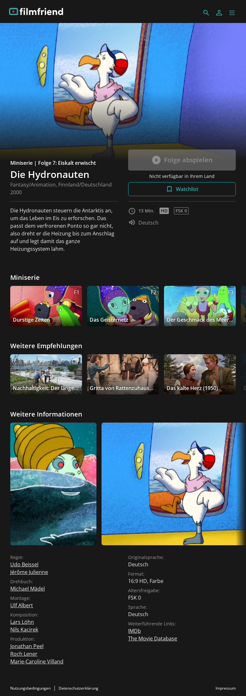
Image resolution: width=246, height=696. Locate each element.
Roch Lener (23, 653)
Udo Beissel (24, 564)
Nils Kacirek (24, 629)
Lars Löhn (22, 621)
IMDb (134, 630)
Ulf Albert (21, 605)
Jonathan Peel (27, 646)
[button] (232, 12)
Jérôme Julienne (29, 572)
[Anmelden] (219, 12)
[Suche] (206, 12)
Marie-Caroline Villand (36, 661)
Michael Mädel (27, 588)
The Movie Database (152, 638)
